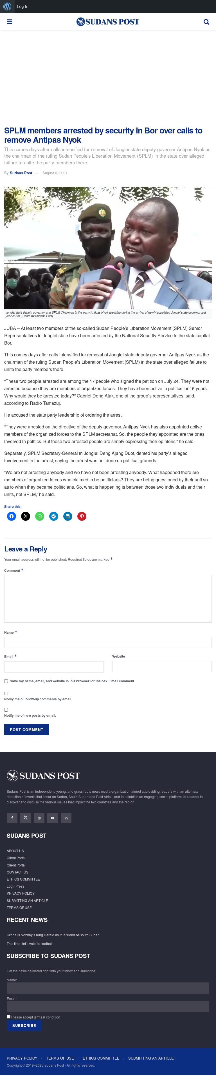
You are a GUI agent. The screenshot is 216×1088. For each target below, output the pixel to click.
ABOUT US (15, 850)
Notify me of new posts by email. (30, 715)
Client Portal (16, 857)
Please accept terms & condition (35, 1017)
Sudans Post (21, 172)
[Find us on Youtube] (52, 818)
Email (10, 656)
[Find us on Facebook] (12, 818)
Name (10, 632)
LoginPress (15, 886)
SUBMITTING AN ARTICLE (27, 900)
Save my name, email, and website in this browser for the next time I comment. (72, 680)
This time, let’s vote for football (30, 943)
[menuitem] (7, 6)
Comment (14, 570)
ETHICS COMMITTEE (23, 879)
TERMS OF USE (19, 907)
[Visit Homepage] (108, 21)
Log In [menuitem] (22, 6)
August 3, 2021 (54, 172)
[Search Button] (206, 21)
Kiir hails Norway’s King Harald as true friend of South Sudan (53, 934)
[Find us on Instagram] (39, 818)
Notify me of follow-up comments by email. (38, 698)
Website (118, 656)
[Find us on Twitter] (25, 818)
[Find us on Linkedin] (66, 818)
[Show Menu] (9, 21)
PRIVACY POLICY (21, 893)
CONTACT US (17, 872)
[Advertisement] (108, 77)
